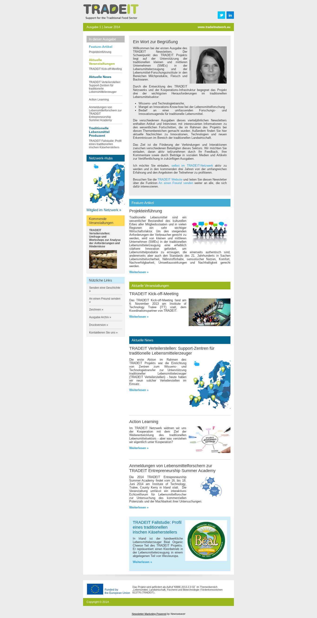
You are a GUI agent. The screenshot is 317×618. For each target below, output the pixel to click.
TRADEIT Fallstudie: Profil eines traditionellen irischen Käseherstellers (105, 144)
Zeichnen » (96, 309)
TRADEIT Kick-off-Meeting (105, 69)
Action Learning (99, 99)
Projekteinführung (100, 52)
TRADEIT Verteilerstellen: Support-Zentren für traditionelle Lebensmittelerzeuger (171, 351)
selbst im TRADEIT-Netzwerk (192, 165)
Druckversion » (98, 325)
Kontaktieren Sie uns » (103, 332)
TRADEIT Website (170, 179)
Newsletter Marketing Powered (149, 613)
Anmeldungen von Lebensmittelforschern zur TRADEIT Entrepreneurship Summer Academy (172, 468)
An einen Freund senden (175, 183)
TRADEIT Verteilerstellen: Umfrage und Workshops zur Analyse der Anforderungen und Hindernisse (105, 238)
